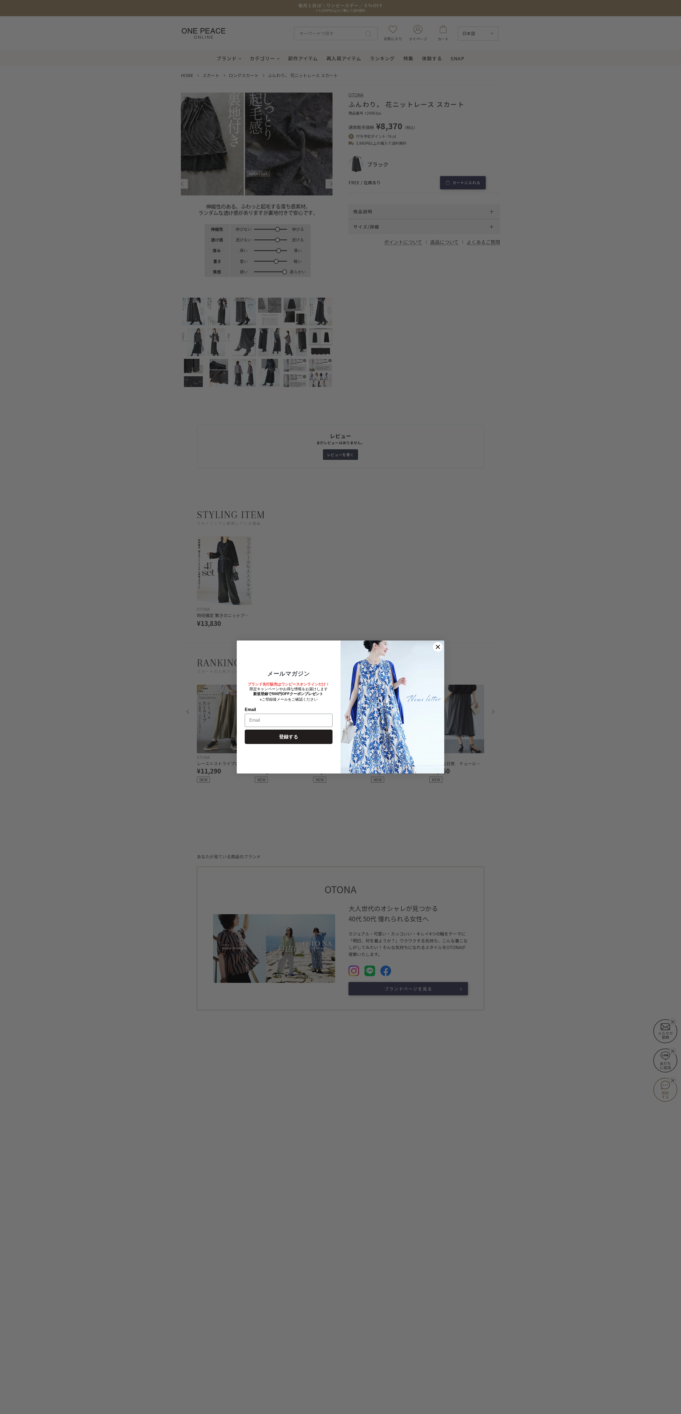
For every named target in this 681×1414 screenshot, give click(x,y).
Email (250, 709)
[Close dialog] (438, 647)
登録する (288, 736)
